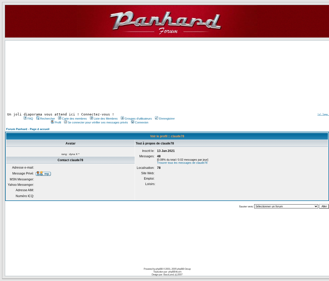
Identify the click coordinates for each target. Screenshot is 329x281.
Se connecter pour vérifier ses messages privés (98, 122)
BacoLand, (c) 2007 (172, 274)
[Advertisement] (98, 76)
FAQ (30, 118)
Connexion (141, 122)
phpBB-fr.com (174, 271)
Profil (58, 122)
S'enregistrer (167, 118)
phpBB (159, 268)
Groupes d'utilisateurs (138, 118)
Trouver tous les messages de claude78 (182, 162)
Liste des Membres (106, 118)
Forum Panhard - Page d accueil (27, 129)
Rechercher (47, 118)
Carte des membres (74, 118)
